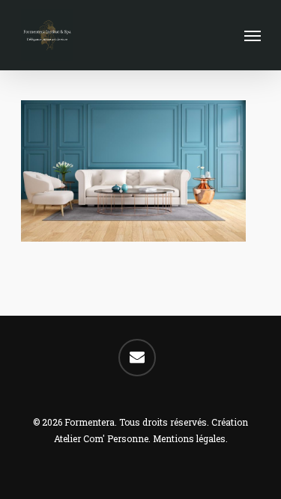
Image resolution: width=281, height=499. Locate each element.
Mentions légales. (190, 438)
